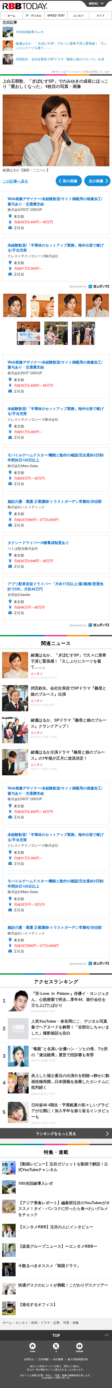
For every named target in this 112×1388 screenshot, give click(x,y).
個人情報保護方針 (77, 1359)
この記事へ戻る (15, 181)
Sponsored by (78, 286)
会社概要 (58, 1359)
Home (32, 1351)
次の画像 (96, 181)
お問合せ (29, 1359)
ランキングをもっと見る (56, 1133)
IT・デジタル (33, 15)
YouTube (79, 1351)
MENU (93, 3)
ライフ (100, 15)
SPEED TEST (56, 15)
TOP (56, 1335)
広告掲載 (43, 1359)
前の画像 (70, 181)
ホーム (11, 15)
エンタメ (78, 15)
